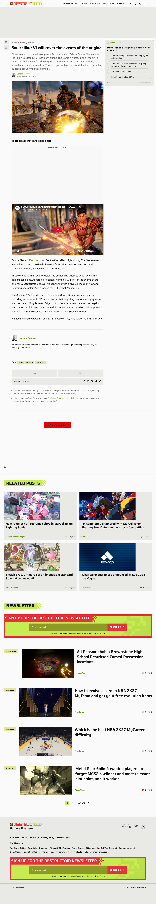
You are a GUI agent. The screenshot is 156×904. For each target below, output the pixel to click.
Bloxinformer (91, 852)
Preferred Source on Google (60, 398)
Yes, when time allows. (121, 71)
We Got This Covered (107, 848)
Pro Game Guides (18, 848)
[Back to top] (5, 467)
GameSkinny (16, 852)
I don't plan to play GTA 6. (122, 77)
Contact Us (34, 837)
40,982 (81, 803)
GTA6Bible (104, 852)
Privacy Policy (99, 633)
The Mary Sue (48, 852)
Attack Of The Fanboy (60, 848)
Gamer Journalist (127, 848)
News (83, 3)
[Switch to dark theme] (139, 3)
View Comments (57, 424)
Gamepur (43, 848)
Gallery (20, 362)
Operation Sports (32, 852)
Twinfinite (32, 848)
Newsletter (70, 3)
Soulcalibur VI (40, 362)
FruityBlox (78, 852)
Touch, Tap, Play (64, 852)
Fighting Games (27, 42)
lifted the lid (35, 260)
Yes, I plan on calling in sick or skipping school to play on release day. (128, 64)
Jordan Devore (24, 74)
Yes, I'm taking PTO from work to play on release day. (129, 56)
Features (108, 3)
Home (14, 42)
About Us (14, 837)
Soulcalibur (29, 362)
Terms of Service (83, 633)
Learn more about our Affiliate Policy (60, 393)
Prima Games (78, 848)
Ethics (24, 837)
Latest (121, 3)
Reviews (95, 3)
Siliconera (90, 848)
